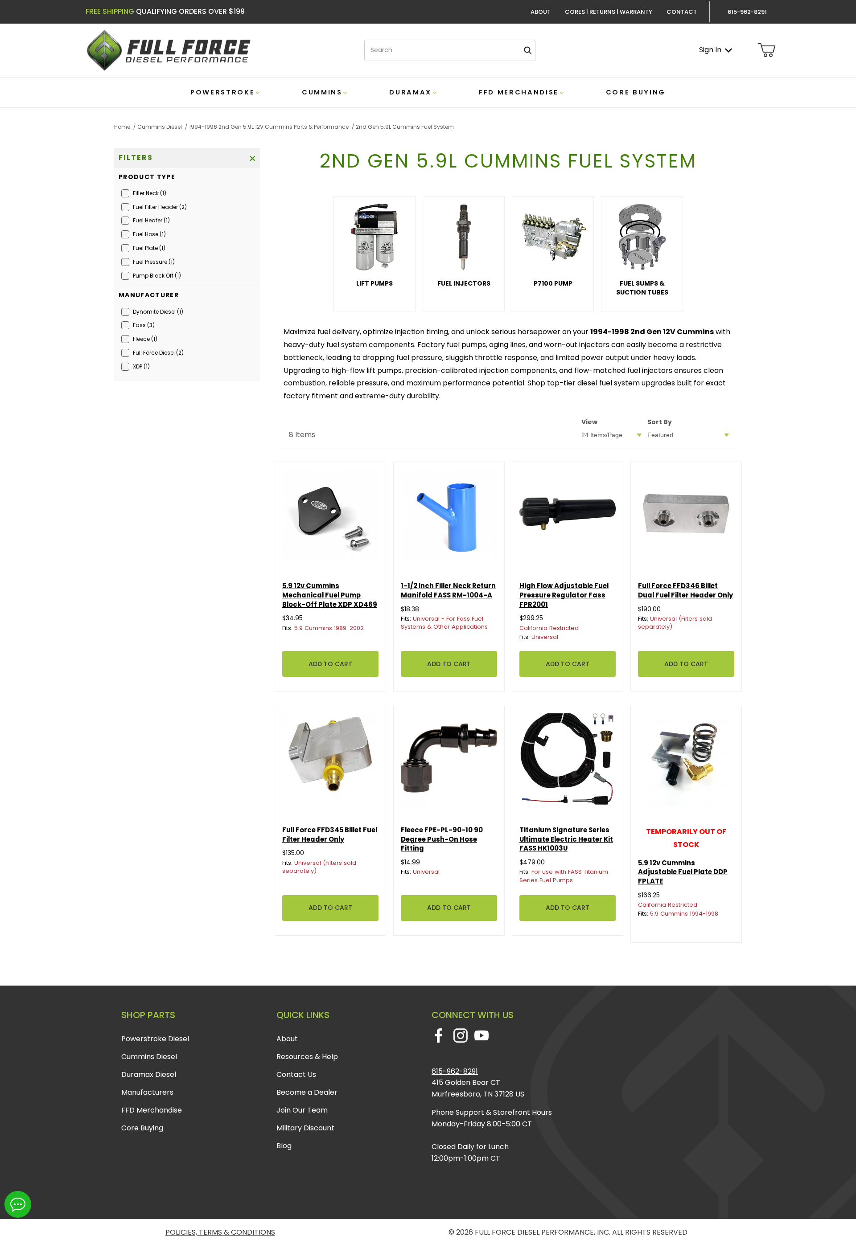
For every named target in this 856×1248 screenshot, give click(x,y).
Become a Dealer (306, 1092)
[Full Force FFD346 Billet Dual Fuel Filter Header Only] (686, 517)
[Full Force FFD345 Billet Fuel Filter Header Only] (330, 761)
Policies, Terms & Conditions (220, 1232)
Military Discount (305, 1128)
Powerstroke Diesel (155, 1039)
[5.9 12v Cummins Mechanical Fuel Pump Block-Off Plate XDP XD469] (330, 517)
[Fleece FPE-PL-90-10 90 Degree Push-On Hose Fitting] (449, 761)
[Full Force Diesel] (168, 50)
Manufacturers (147, 1092)
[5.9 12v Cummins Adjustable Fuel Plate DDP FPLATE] (686, 761)
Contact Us (296, 1074)
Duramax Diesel (148, 1074)
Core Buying (142, 1128)
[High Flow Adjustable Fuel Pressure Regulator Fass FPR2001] (567, 517)
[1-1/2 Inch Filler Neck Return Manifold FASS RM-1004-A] (449, 517)
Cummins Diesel (149, 1057)
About (541, 12)
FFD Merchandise (151, 1110)
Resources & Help (307, 1057)
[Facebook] (439, 1035)
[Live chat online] (17, 1204)
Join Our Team (302, 1110)
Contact (682, 12)
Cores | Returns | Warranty (608, 12)
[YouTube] (481, 1035)
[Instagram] (460, 1035)
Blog (284, 1146)
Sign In (710, 50)
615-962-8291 (455, 1071)
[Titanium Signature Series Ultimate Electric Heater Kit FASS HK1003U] (567, 761)
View (589, 421)
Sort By (659, 421)
